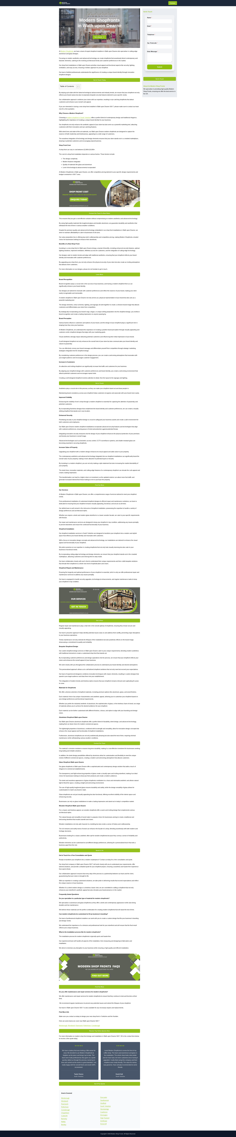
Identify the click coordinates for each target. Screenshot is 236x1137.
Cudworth (64, 1116)
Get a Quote (98, 37)
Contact (172, 3)
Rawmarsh (79, 1025)
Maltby (63, 1121)
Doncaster (103, 1097)
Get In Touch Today (99, 80)
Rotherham (87, 1025)
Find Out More (99, 485)
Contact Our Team (99, 743)
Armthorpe (103, 1121)
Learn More (99, 274)
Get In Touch (160, 79)
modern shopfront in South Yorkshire (79, 117)
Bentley (63, 1124)
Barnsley (64, 1119)
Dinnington (103, 1115)
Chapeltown (65, 1113)
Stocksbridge (104, 1109)
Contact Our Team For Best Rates (99, 213)
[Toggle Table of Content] (77, 86)
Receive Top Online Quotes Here (99, 1031)
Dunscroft (103, 1124)
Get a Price (99, 620)
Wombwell (71, 1025)
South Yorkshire (105, 1106)
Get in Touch (100, 383)
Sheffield (103, 1103)
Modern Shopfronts (67, 51)
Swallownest (104, 1100)
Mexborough (63, 1025)
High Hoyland (104, 1118)
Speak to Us (99, 850)
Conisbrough (95, 1025)
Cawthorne (103, 1112)
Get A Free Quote (99, 1083)
